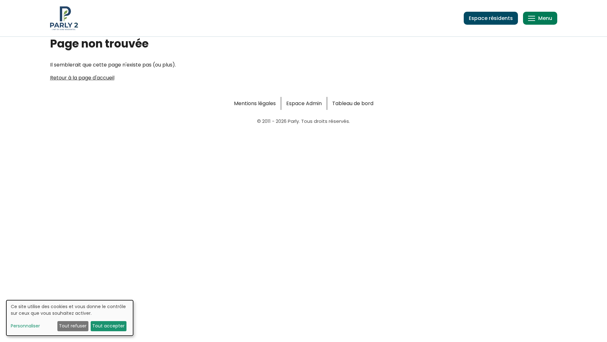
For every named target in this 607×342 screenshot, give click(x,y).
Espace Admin (304, 103)
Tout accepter (108, 326)
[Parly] (64, 18)
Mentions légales (255, 103)
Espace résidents (491, 18)
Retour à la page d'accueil (82, 77)
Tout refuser (73, 326)
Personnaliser (25, 326)
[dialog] (69, 318)
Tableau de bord (352, 103)
